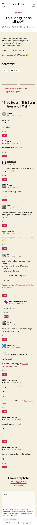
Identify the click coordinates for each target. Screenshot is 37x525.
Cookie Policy (13, 516)
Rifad (8, 27)
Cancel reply (18, 486)
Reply (4, 135)
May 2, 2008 (18, 27)
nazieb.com (18, 4)
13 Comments (30, 27)
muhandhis (18, 482)
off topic (18, 13)
